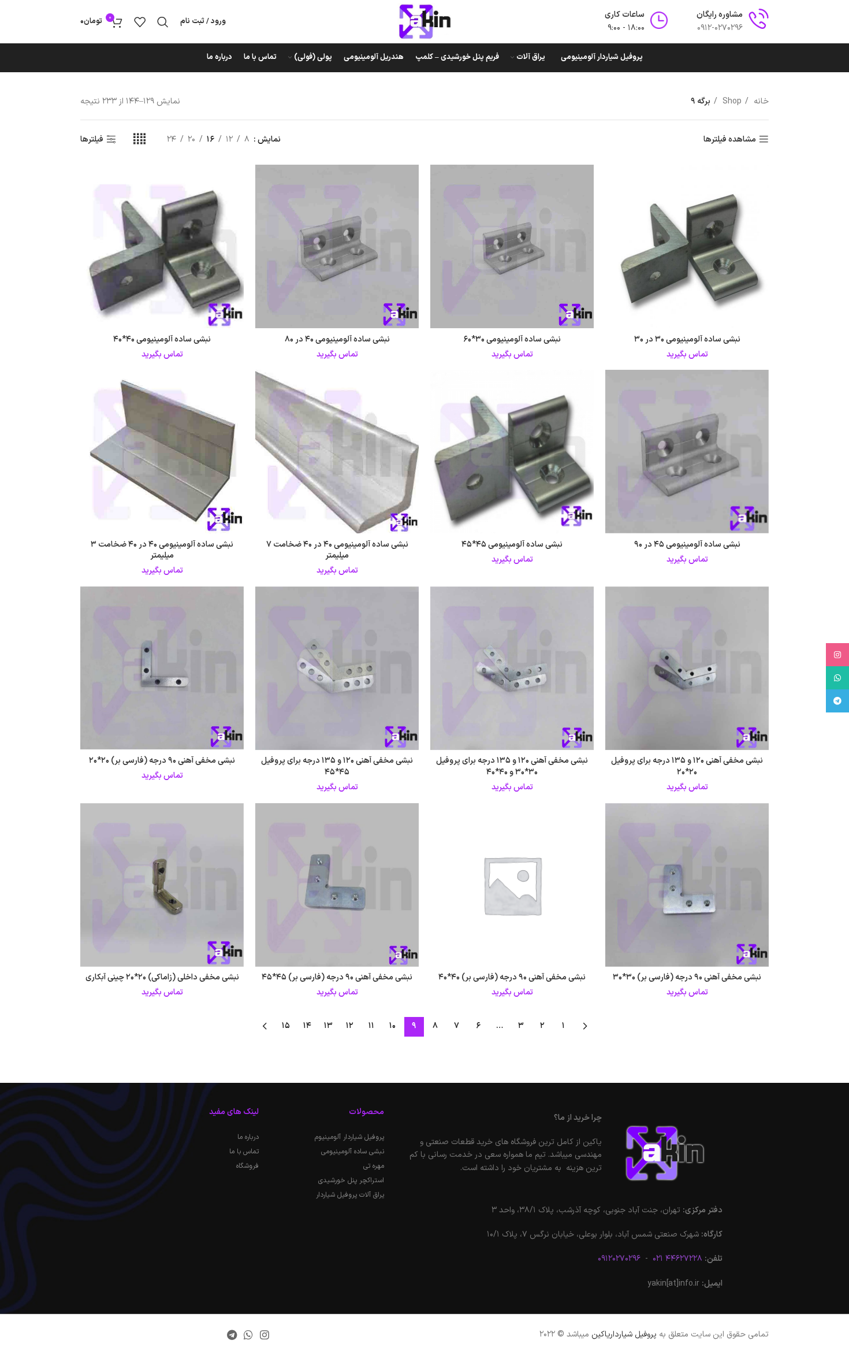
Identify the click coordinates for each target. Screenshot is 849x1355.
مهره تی (373, 1166)
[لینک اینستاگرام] (264, 1334)
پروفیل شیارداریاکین (624, 1334)
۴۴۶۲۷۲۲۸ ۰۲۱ (676, 1259)
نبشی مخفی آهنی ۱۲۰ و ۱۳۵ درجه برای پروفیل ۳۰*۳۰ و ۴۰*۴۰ (512, 766)
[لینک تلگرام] (232, 1334)
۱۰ (392, 1026)
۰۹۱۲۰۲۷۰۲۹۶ (619, 1259)
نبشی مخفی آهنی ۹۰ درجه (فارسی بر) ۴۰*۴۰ (512, 977)
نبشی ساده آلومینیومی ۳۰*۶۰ (512, 339)
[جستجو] (162, 22)
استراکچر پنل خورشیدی (350, 1180)
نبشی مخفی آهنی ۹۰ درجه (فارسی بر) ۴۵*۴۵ (337, 977)
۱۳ (328, 1026)
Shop (731, 101)
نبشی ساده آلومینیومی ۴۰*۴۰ (162, 339)
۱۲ (349, 1026)
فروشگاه (247, 1166)
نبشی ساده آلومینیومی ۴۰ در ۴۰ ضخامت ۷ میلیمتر (337, 550)
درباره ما (248, 1137)
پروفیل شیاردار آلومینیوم (349, 1137)
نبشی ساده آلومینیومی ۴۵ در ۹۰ (687, 545)
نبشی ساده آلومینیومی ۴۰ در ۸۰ (337, 339)
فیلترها (91, 139)
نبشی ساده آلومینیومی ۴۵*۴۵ (512, 545)
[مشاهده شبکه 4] (139, 139)
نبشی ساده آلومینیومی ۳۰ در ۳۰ (687, 339)
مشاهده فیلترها (729, 139)
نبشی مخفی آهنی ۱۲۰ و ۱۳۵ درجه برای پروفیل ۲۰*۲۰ (687, 766)
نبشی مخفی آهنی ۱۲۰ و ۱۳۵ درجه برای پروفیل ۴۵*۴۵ (337, 766)
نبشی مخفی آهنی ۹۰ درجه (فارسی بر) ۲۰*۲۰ (162, 761)
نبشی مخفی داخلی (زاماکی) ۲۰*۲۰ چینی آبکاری (162, 977)
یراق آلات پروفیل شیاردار (349, 1195)
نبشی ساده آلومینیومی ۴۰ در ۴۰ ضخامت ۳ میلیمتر (162, 550)
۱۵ (286, 1026)
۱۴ (307, 1026)
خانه (760, 101)
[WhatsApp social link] (248, 1334)
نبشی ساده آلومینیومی (352, 1151)
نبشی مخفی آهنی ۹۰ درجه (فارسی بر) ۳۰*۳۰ (687, 977)
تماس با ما (244, 1151)
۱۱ (371, 1026)
